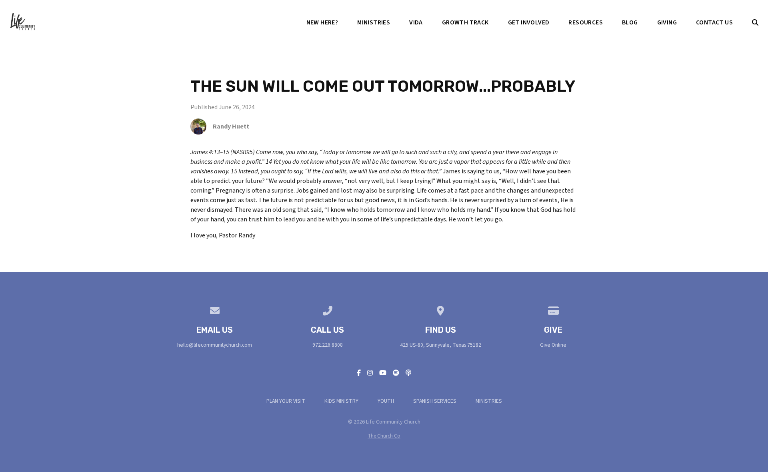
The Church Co (384, 436)
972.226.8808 (327, 345)
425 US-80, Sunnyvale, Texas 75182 (440, 345)
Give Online (553, 345)
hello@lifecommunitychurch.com (214, 345)
